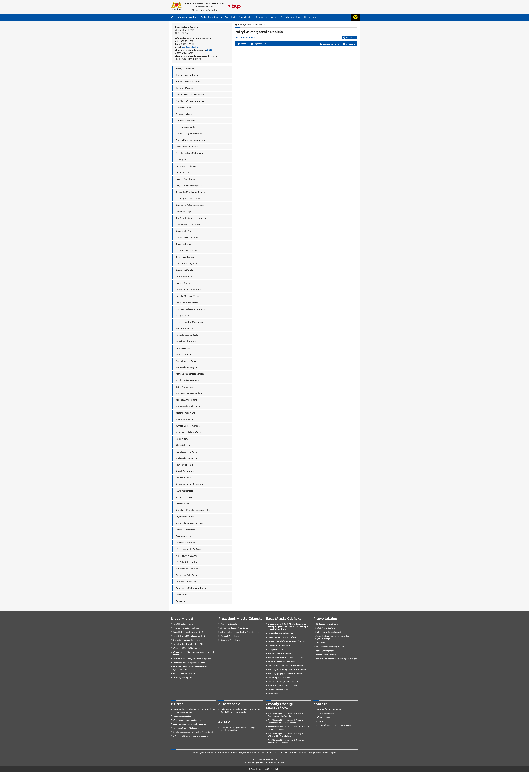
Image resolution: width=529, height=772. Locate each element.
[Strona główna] (172, 17)
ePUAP (209, 50)
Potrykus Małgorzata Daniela (252, 24)
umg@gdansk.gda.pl (190, 47)
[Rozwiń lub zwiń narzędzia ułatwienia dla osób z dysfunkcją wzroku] (355, 17)
